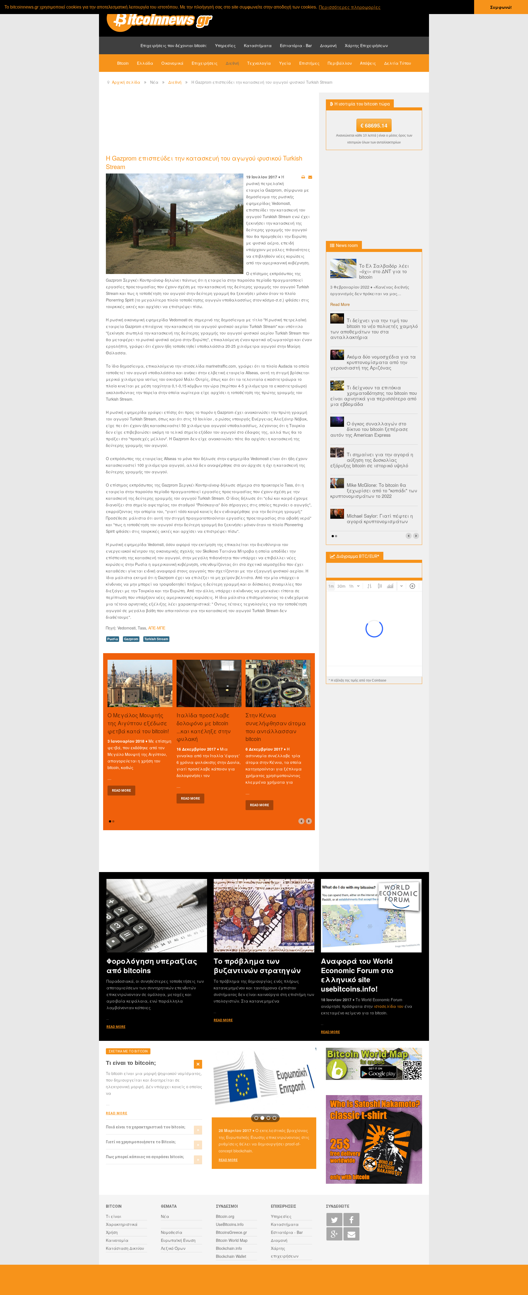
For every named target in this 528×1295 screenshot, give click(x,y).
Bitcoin (123, 63)
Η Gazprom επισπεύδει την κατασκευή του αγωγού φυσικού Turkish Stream (204, 162)
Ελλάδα (145, 63)
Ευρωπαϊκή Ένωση (178, 1240)
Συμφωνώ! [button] (501, 7)
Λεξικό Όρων (173, 1248)
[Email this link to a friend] (310, 177)
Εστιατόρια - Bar (296, 45)
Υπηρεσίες (225, 45)
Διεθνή (232, 63)
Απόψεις (368, 63)
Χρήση (112, 1232)
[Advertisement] (206, 122)
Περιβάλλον (340, 63)
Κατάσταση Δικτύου (125, 1248)
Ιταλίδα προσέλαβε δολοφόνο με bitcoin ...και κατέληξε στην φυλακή (203, 727)
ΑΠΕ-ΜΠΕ (156, 628)
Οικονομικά (172, 63)
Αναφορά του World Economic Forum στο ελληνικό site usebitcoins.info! (357, 974)
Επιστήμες (309, 63)
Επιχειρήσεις (205, 63)
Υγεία (285, 63)
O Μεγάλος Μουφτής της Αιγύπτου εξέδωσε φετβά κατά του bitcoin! (138, 723)
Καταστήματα (258, 45)
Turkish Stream (156, 639)
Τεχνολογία (259, 63)
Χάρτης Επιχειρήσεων (366, 45)
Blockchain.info (229, 1248)
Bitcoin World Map (232, 1240)
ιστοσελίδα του (389, 1006)
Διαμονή (328, 45)
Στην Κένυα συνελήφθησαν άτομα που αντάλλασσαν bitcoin (276, 727)
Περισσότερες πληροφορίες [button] (350, 7)
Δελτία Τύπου (397, 63)
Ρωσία (112, 639)
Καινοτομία (117, 1240)
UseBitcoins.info (230, 1224)
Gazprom (131, 639)
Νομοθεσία (171, 1232)
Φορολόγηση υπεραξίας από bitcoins (151, 965)
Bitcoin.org (225, 1216)
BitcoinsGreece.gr (231, 1232)
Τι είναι (113, 1216)
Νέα (165, 1216)
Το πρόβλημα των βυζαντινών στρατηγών (257, 965)
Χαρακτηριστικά (122, 1224)
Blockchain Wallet (231, 1256)
